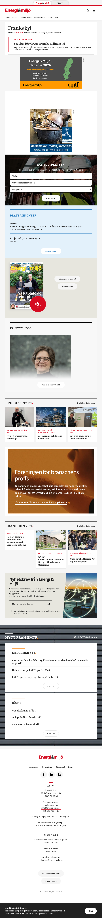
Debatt (15, 17)
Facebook (43, 774)
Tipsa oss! (60, 767)
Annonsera (33, 767)
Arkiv (57, 17)
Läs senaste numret (67, 279)
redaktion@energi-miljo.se (51, 860)
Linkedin (51, 774)
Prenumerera (67, 286)
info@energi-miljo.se (51, 808)
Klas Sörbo (51, 851)
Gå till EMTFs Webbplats (85, 637)
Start (7, 17)
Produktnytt (39, 17)
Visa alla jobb (51, 251)
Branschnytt (26, 17)
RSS (59, 774)
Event (50, 17)
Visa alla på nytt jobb (51, 385)
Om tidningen (47, 767)
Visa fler (51, 686)
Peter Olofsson (51, 842)
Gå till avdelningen (86, 403)
